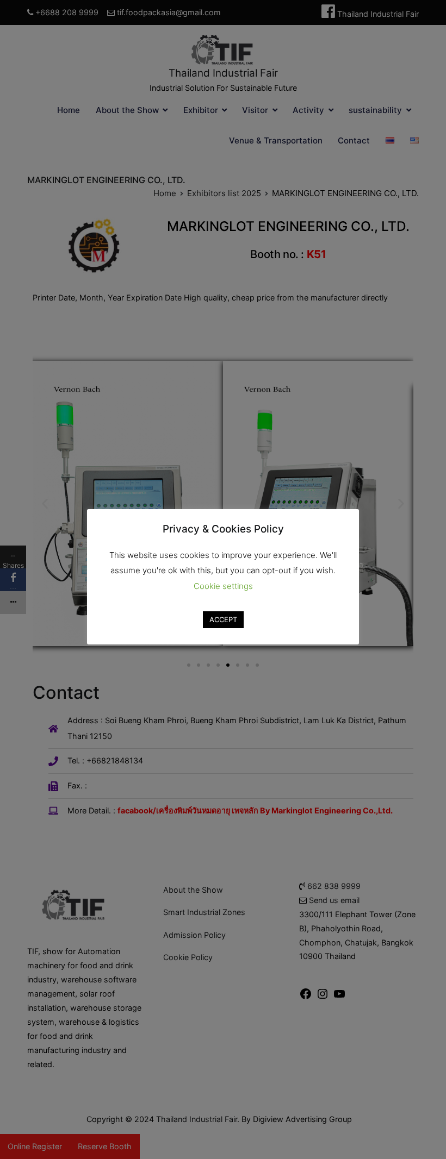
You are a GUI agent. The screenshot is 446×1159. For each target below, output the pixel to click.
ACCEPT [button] (223, 619)
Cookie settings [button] (223, 586)
